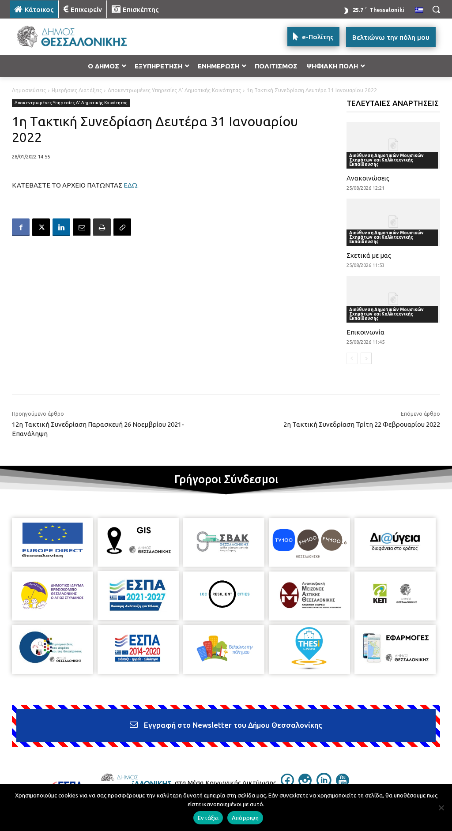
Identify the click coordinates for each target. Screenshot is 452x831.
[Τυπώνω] (102, 227)
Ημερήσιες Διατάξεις (77, 90)
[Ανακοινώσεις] (394, 145)
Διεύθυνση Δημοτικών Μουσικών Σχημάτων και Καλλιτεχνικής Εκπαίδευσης (386, 160)
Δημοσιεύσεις (29, 90)
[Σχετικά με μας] (394, 222)
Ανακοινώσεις (368, 178)
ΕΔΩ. (131, 185)
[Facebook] (21, 227)
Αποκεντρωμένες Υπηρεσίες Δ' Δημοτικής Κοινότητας (174, 90)
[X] (41, 227)
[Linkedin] (61, 227)
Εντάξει (208, 818)
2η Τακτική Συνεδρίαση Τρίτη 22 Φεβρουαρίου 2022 (361, 424)
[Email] (81, 227)
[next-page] (366, 358)
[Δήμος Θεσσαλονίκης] (61, 37)
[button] (436, 9)
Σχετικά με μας (369, 255)
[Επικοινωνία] (394, 299)
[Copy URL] (122, 227)
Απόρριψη (245, 818)
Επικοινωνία (365, 332)
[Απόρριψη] (441, 807)
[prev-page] (352, 358)
